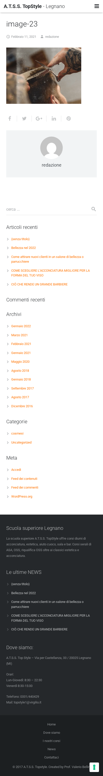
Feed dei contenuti (24, 479)
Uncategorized (21, 442)
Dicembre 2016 (22, 406)
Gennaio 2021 (21, 353)
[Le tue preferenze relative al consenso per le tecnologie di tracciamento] (94, 767)
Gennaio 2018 (21, 379)
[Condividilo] (11, 119)
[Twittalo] (24, 119)
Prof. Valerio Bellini (77, 767)
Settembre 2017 (22, 388)
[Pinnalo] (66, 119)
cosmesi (17, 433)
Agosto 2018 (20, 370)
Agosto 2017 (20, 397)
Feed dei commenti (24, 487)
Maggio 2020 (20, 361)
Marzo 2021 (19, 335)
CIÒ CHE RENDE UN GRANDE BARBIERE (39, 284)
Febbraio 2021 (21, 344)
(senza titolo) (20, 239)
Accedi (16, 470)
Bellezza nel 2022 (23, 248)
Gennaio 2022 (21, 326)
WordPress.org (21, 496)
